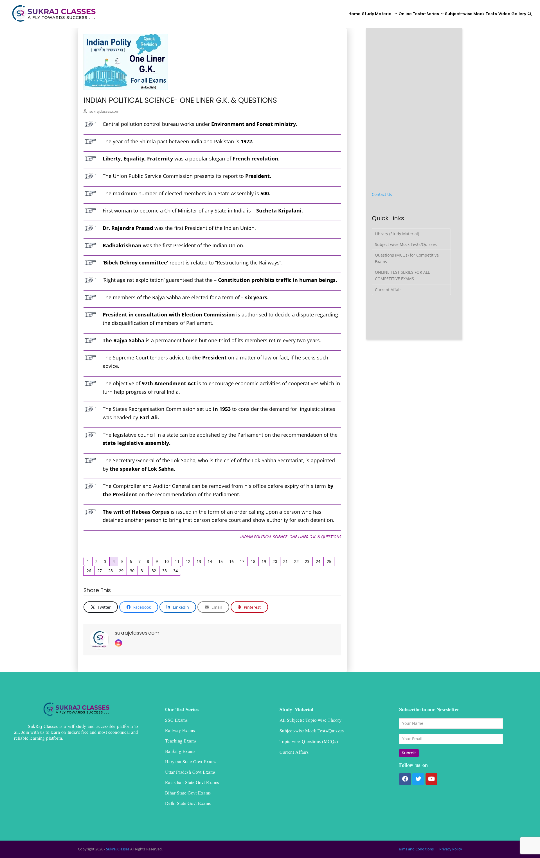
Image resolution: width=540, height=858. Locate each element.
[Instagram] (118, 643)
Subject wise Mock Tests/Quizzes (406, 244)
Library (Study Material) (397, 233)
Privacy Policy (450, 849)
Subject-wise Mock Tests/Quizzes (312, 731)
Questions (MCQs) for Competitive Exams (407, 258)
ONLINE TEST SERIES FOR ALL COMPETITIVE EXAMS (402, 275)
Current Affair (388, 289)
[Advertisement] (414, 69)
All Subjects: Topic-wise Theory (311, 720)
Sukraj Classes (117, 849)
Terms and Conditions (415, 849)
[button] (530, 14)
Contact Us (382, 194)
